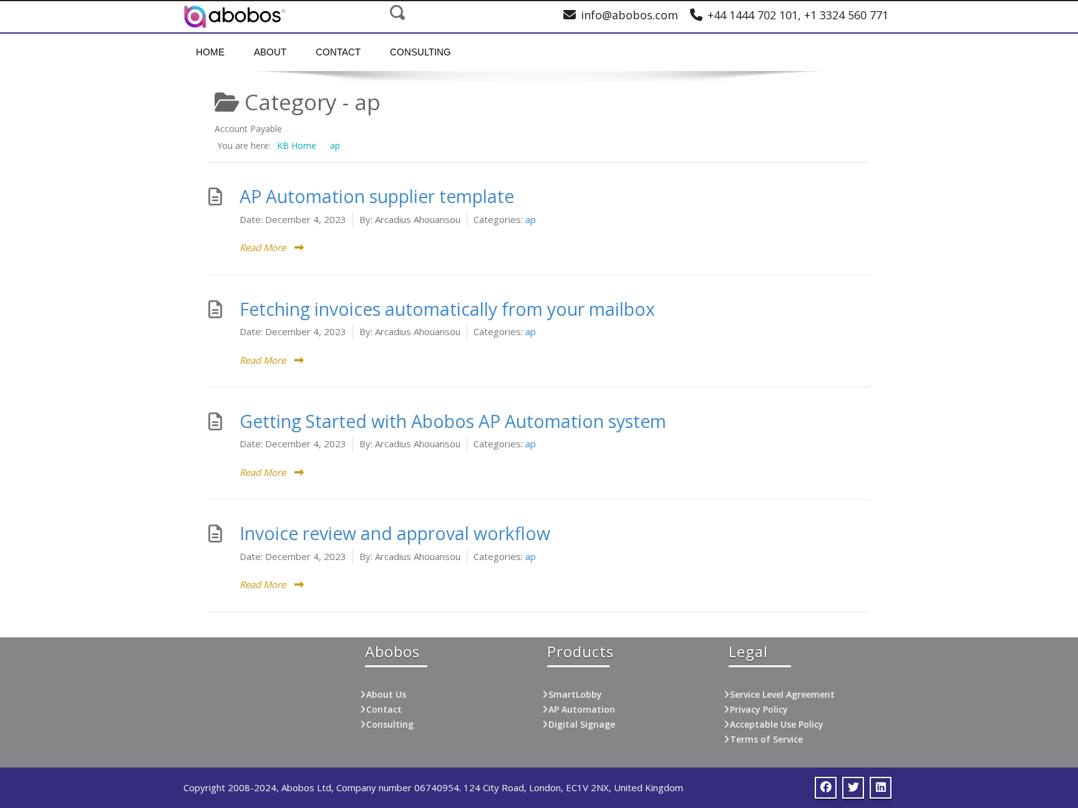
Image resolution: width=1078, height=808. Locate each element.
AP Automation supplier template (377, 196)
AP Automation (581, 709)
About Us (386, 694)
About (270, 52)
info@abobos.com (629, 14)
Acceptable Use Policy (776, 724)
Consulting (420, 52)
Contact (338, 52)
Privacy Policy (759, 709)
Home (210, 52)
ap (530, 219)
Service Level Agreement (782, 694)
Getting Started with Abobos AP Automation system (453, 421)
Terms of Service (766, 739)
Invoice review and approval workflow (395, 533)
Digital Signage (581, 724)
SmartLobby (575, 694)
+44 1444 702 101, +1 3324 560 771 (797, 14)
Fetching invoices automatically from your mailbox (447, 309)
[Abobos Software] (234, 16)
